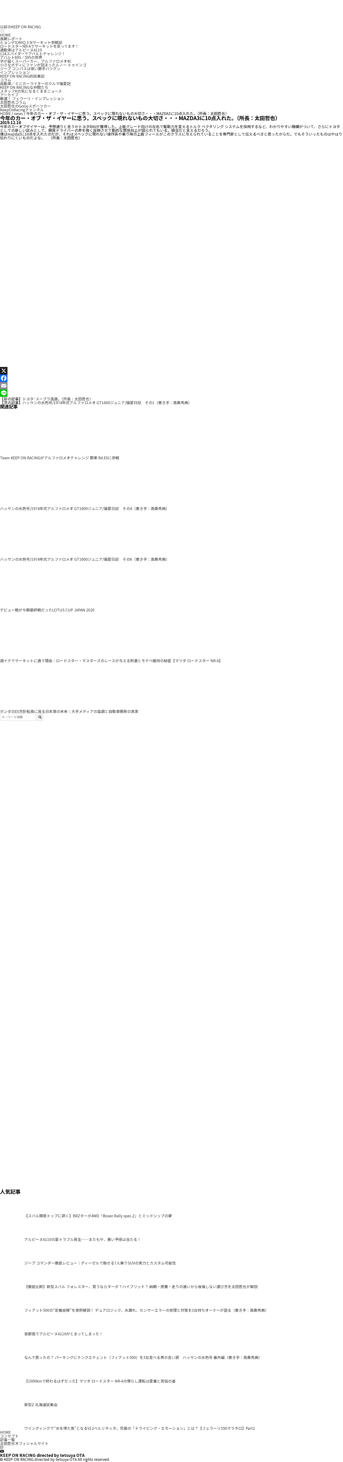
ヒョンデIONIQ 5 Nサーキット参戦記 (31, 42)
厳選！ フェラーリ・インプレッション (32, 98)
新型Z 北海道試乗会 (40, 1404)
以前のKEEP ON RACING (20, 26)
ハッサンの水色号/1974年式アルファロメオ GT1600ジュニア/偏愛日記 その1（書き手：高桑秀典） (107, 402)
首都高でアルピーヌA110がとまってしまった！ (63, 1333)
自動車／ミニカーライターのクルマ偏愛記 (35, 83)
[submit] (40, 717)
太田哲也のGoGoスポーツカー (25, 106)
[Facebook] (171, 378)
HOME (5, 35)
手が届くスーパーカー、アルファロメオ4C (36, 61)
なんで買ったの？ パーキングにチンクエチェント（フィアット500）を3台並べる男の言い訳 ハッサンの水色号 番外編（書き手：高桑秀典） (143, 1357)
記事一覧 (7, 1439)
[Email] (171, 385)
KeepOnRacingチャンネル (22, 109)
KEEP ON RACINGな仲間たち (24, 87)
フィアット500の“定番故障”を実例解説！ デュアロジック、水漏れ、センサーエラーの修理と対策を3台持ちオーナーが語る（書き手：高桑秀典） (146, 1310)
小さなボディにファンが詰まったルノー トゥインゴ (43, 65)
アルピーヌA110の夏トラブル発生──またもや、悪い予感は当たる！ (82, 1239)
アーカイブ (9, 94)
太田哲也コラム (13, 102)
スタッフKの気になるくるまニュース (31, 91)
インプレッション (15, 72)
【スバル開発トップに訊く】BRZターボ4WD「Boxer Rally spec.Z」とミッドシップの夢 (98, 1215)
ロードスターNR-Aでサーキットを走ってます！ (39, 46)
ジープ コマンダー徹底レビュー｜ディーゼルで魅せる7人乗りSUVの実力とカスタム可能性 (100, 1263)
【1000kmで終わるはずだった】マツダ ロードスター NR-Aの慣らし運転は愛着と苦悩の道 (99, 1381)
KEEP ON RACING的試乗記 (22, 76)
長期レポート (11, 38)
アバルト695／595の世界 (21, 57)
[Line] (171, 393)
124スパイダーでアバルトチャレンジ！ (32, 53)
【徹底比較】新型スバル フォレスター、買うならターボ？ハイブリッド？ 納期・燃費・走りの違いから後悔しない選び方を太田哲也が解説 (141, 1286)
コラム (5, 80)
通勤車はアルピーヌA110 (21, 50)
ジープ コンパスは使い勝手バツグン (30, 68)
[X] (171, 370)
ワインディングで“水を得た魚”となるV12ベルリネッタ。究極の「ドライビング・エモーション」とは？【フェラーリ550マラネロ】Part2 (139, 1428)
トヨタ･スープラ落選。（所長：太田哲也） (57, 399)
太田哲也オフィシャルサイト (24, 1443)
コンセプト (9, 1436)
